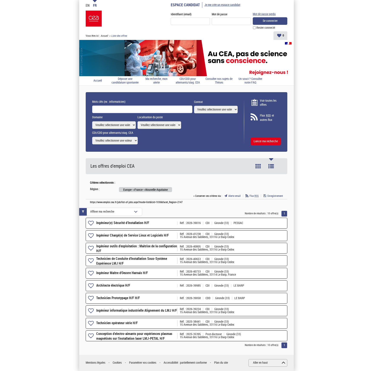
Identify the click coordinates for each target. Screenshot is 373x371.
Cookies (117, 363)
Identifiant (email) (181, 14)
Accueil (104, 35)
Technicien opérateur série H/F (117, 323)
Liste (271, 166)
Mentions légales (95, 363)
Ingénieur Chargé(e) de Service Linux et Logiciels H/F (132, 235)
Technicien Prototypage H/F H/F (118, 298)
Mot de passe (219, 14)
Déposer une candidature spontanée (125, 80)
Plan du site (221, 363)
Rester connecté (265, 28)
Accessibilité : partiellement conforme (185, 363)
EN (88, 5)
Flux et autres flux (267, 118)
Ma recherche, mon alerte (156, 80)
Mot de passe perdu (264, 14)
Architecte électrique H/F (113, 285)
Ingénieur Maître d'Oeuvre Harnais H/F (122, 273)
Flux (254, 195)
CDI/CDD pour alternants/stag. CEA (188, 80)
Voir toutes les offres (268, 103)
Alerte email (234, 195)
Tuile (258, 166)
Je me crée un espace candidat (222, 5)
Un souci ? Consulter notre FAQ (250, 80)
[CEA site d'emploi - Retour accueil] (94, 19)
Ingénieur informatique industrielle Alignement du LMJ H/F (136, 310)
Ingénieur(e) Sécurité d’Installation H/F (122, 223)
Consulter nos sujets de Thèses (218, 80)
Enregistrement (275, 195)
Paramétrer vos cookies (142, 363)
